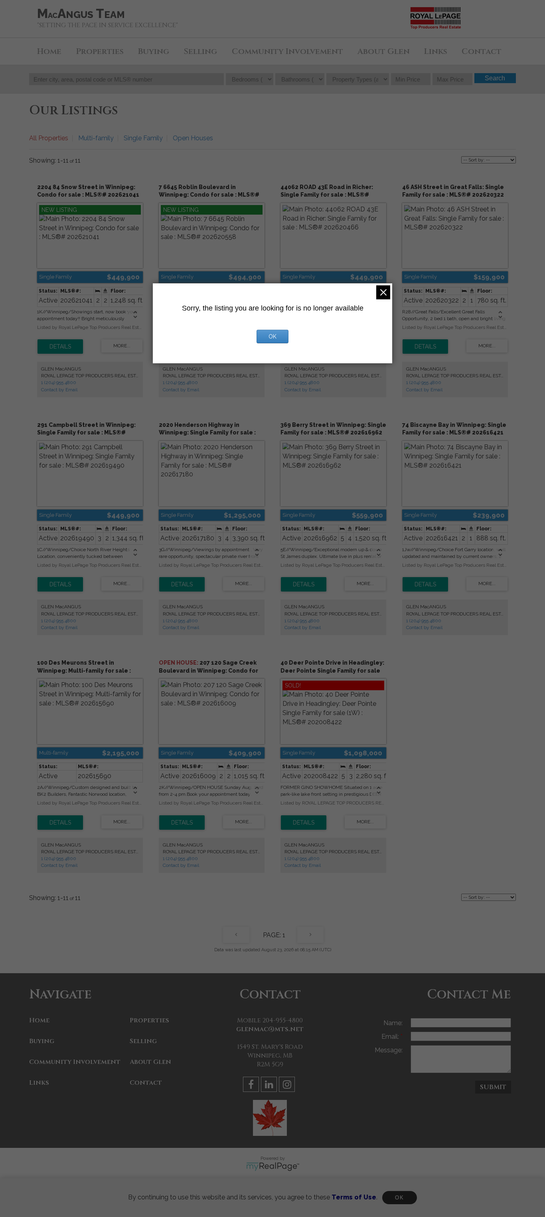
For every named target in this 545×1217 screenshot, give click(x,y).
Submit (493, 1087)
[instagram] (288, 1086)
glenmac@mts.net (270, 1029)
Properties (100, 51)
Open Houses (193, 138)
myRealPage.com (273, 1166)
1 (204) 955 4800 (58, 382)
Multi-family (96, 138)
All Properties (48, 138)
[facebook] (252, 1086)
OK (399, 1198)
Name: (393, 1023)
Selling (200, 51)
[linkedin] (270, 1086)
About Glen (383, 51)
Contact (482, 51)
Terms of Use (354, 1197)
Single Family (143, 138)
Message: (389, 1050)
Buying (153, 51)
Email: (391, 1036)
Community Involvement (287, 51)
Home (49, 51)
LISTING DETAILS (60, 346)
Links (435, 51)
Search (495, 78)
